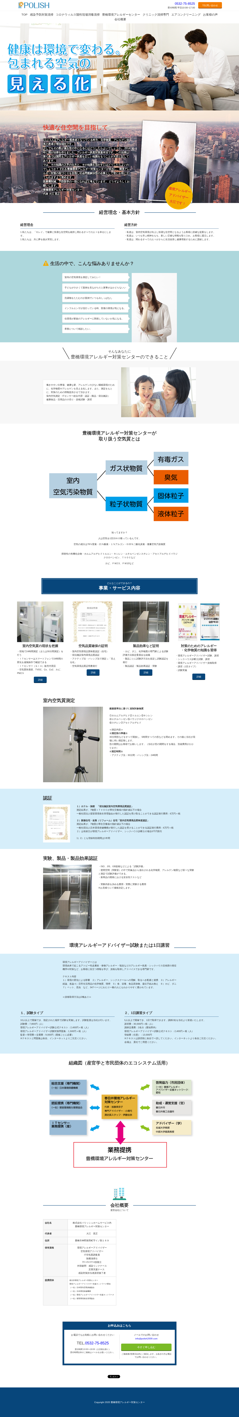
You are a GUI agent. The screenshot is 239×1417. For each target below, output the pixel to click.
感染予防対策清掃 (41, 14)
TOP (24, 14)
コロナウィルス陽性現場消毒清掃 (78, 14)
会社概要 (120, 19)
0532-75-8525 (185, 3)
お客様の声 (210, 14)
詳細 (40, 679)
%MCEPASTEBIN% (168, 1)
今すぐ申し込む (146, 1347)
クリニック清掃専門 (156, 14)
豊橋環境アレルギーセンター (121, 14)
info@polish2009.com (146, 1338)
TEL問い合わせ (210, 5)
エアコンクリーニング (186, 14)
